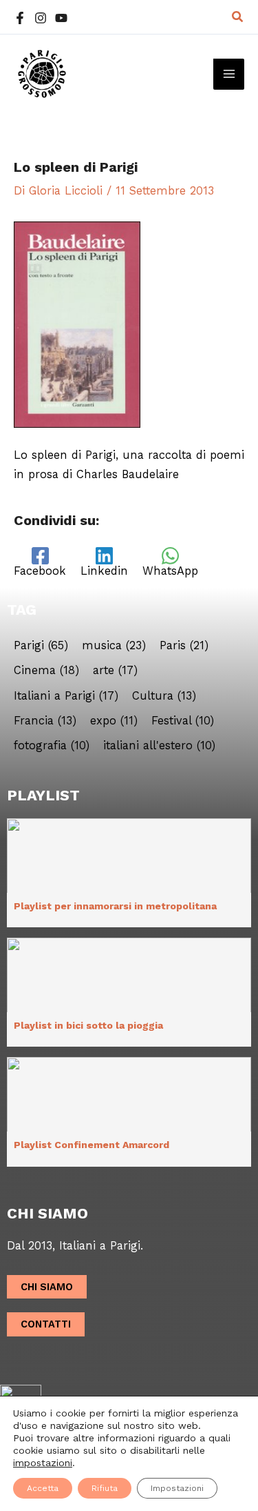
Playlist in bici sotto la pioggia (88, 1025)
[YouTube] (61, 18)
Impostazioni (177, 1488)
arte (115, 670)
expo (114, 721)
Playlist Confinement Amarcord (91, 1144)
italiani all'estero (159, 745)
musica (114, 645)
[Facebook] (20, 18)
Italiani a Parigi (66, 696)
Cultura (164, 696)
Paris (184, 645)
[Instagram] (40, 18)
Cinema (46, 670)
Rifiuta (105, 1488)
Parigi (41, 645)
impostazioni (42, 1462)
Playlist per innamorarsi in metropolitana (115, 905)
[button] (238, 17)
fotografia (51, 745)
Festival (182, 721)
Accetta (42, 1488)
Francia (45, 721)
